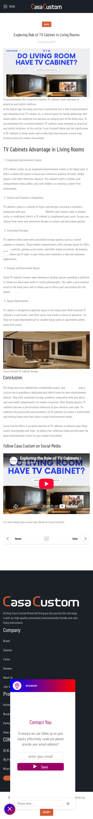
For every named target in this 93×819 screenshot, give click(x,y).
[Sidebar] (5, 251)
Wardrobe (8, 714)
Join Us (7, 686)
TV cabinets (72, 387)
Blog (46, 24)
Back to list (46, 538)
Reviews (8, 668)
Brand (6, 641)
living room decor (35, 211)
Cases (6, 659)
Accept (46, 811)
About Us (8, 677)
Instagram (70, 522)
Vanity (6, 723)
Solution (7, 650)
